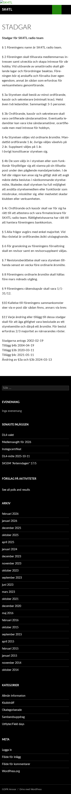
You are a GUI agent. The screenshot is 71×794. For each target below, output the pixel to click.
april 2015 (8, 641)
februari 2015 (10, 648)
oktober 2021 (10, 599)
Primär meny (66, 9)
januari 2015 (9, 655)
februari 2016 (10, 620)
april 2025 (8, 542)
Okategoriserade (12, 710)
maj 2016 (7, 613)
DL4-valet (8, 435)
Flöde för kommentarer (16, 764)
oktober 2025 (10, 535)
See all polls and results (16, 490)
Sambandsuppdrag (13, 717)
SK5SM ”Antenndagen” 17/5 (19, 463)
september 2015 (12, 634)
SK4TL (7, 9)
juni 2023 (7, 585)
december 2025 (11, 528)
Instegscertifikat (11, 449)
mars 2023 (8, 592)
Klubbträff (8, 703)
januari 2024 (9, 549)
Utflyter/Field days (13, 724)
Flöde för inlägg (11, 757)
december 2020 (11, 606)
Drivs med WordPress (31, 789)
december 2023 (11, 556)
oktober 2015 (10, 627)
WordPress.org (11, 771)
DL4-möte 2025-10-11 (16, 456)
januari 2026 (9, 521)
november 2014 (11, 663)
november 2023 (11, 563)
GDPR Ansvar (9, 789)
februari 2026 (10, 514)
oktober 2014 (10, 670)
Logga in (7, 750)
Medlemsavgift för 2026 (16, 442)
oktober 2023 (10, 570)
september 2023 (12, 577)
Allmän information (13, 695)
